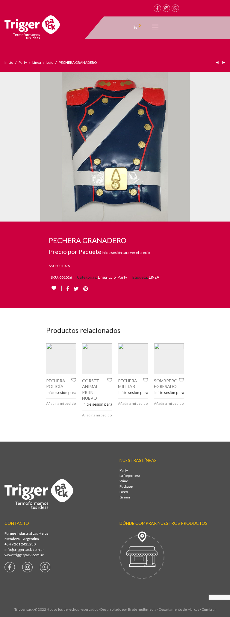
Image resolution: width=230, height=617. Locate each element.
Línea (36, 62)
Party (23, 62)
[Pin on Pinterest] (86, 289)
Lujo (49, 62)
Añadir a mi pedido (61, 403)
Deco (123, 491)
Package (126, 486)
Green (124, 497)
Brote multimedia (142, 609)
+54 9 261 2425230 (20, 544)
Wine (123, 481)
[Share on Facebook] (67, 289)
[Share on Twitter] (76, 289)
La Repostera (129, 475)
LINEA (154, 277)
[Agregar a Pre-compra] (56, 288)
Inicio (8, 62)
